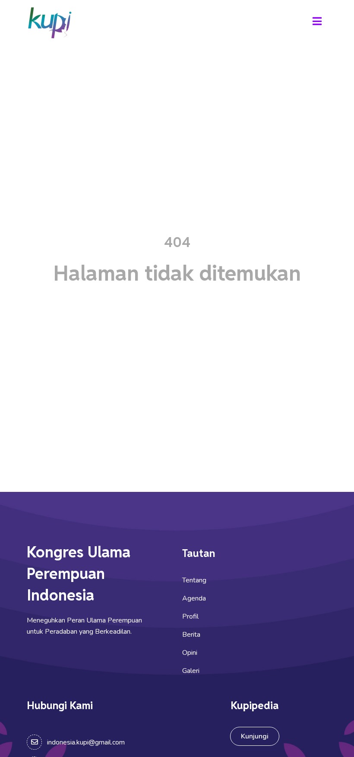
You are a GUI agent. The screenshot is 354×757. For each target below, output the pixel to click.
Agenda (194, 598)
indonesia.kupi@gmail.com (86, 742)
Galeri (190, 671)
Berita (191, 634)
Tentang (194, 580)
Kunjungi (255, 736)
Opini (189, 652)
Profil (190, 616)
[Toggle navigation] (317, 22)
